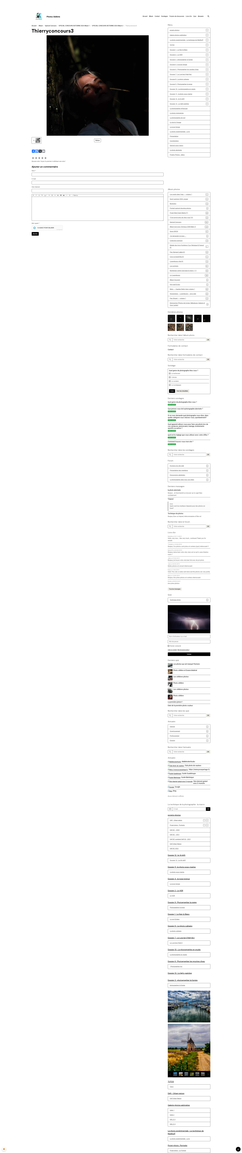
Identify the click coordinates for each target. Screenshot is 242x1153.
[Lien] (55, 195)
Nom (33, 171)
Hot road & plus (189, 284)
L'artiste (174, 377)
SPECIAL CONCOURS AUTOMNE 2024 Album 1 (74, 26)
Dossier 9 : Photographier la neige (181, 84)
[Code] (66, 195)
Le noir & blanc (175, 919)
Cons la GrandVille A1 (189, 257)
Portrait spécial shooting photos (189, 208)
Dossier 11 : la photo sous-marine (181, 94)
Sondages (164, 16)
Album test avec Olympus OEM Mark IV (189, 227)
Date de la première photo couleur (180, 705)
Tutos (171, 1087)
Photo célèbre (178, 683)
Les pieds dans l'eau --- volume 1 (189, 194)
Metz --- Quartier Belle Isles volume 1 (189, 289)
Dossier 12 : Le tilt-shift (178, 860)
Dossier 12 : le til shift (177, 99)
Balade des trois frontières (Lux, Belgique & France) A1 (189, 246)
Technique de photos (175, 513)
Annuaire (201, 16)
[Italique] (36, 195)
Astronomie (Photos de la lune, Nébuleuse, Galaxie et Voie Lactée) (189, 304)
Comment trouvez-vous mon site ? (180, 442)
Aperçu (75, 195)
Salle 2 (172, 1115)
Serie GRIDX (189, 231)
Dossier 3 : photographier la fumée (181, 60)
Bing (174, 791)
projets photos (174, 30)
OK (208, 340)
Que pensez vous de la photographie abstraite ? (185, 409)
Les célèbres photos (181, 677)
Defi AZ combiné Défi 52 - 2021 (180, 839)
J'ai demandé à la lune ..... (189, 236)
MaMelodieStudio (188, 762)
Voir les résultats (182, 391)
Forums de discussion (176, 16)
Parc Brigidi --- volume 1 (189, 298)
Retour (97, 140)
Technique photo (189, 600)
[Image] (60, 195)
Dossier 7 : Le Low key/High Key (181, 74)
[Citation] (49, 195)
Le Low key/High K (176, 943)
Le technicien (175, 373)
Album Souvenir (189, 280)
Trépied (170, 499)
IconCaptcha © (59, 229)
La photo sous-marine (177, 872)
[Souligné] (39, 195)
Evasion (189, 740)
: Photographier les (176, 966)
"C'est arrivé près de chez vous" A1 (189, 217)
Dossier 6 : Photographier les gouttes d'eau (184, 69)
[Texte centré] (52, 195)
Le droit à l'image (175, 122)
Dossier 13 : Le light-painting (179, 104)
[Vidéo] (63, 195)
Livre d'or (189, 16)
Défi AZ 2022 (174, 848)
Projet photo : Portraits (177, 825)
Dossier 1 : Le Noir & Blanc (178, 50)
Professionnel (189, 736)
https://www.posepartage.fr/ (199, 769)
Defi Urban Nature (175, 844)
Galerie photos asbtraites (178, 35)
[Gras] (33, 195)
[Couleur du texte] (46, 195)
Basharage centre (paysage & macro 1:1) (189, 271)
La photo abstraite (176, 150)
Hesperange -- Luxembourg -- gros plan (189, 294)
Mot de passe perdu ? (184, 650)
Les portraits (189, 266)
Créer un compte (172, 650)
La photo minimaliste (177, 113)
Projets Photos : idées (177, 155)
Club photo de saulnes (193, 765)
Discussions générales (189, 475)
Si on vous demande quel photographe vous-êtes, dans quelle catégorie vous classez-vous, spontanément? (188, 416)
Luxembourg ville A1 (189, 261)
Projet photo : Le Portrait (178, 1150)
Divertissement (189, 731)
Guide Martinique (187, 777)
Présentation (174, 136)
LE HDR (172, 896)
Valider (189, 654)
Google (177, 787)
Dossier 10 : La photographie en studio (182, 89)
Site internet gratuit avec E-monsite (200, 782)
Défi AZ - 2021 (175, 835)
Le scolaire (175, 381)
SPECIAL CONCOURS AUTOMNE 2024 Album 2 (107, 26)
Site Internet (36, 187)
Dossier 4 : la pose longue (178, 64)
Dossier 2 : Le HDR (176, 55)
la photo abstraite (174, 490)
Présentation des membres (189, 470)
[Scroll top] (238, 1149)
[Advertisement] (34, 4)
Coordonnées (174, 141)
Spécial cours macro (176, 145)
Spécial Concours (51, 26)
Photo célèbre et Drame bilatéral (185, 670)
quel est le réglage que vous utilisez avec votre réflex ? (188, 435)
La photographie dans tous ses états (189, 480)
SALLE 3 (172, 1119)
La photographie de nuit (177, 118)
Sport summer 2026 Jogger (189, 199)
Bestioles (189, 204)
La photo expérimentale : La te (180, 132)
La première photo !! (175, 702)
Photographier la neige (177, 907)
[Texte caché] (57, 195)
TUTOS (172, 45)
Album (151, 16)
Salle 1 (172, 1110)
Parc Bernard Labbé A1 (189, 252)
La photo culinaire (175, 931)
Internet (189, 727)
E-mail (34, 179)
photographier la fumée (177, 985)
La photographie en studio (178, 955)
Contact (157, 16)
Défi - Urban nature (176, 820)
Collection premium (189, 241)
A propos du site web (189, 466)
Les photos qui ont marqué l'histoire (186, 664)
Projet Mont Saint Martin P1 (189, 213)
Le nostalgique (176, 385)
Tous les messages (174, 589)
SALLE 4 (172, 1124)
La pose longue (175, 127)
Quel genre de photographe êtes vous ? (182, 402)
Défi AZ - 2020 (175, 830)
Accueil (145, 16)
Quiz (194, 16)
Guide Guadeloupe (189, 773)
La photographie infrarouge (179, 108)
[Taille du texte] (42, 195)
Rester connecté (175, 646)
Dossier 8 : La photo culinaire (179, 79)
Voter (172, 391)
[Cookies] (4, 1149)
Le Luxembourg (189, 275)
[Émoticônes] (69, 195)
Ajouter (35, 234)
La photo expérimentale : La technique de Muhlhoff (186, 40)
